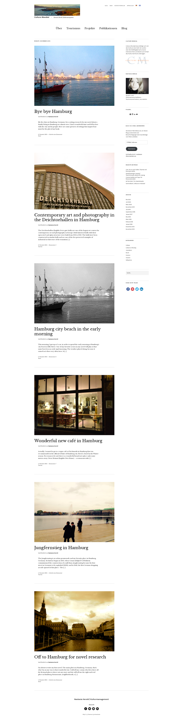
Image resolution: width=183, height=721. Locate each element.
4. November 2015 (42, 680)
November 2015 (130, 229)
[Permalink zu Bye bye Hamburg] (74, 105)
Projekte (90, 28)
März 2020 (129, 204)
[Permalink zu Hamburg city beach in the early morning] (74, 323)
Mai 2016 (128, 217)
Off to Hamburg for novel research (70, 656)
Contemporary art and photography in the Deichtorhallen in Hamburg (74, 217)
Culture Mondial (41, 17)
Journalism (129, 250)
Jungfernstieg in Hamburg (61, 547)
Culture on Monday (131, 247)
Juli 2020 (128, 202)
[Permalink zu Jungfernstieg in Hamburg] (74, 541)
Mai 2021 (128, 199)
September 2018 (130, 212)
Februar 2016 (129, 222)
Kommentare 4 (52, 245)
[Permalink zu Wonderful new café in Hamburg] (74, 435)
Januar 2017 (129, 214)
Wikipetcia (129, 260)
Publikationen (108, 28)
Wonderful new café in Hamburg (68, 440)
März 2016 (128, 219)
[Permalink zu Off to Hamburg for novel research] (74, 651)
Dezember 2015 (130, 226)
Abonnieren (131, 149)
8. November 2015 (42, 134)
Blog (106, 5)
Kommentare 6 (52, 356)
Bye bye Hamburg (53, 111)
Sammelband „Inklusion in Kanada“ (135, 183)
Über (111, 5)
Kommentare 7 (52, 463)
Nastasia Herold (53, 116)
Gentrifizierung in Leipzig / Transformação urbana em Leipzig (135, 174)
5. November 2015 (42, 463)
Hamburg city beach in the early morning (67, 331)
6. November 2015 (42, 356)
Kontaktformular (119, 5)
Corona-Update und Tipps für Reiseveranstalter (134, 178)
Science (128, 255)
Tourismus (73, 28)
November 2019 (130, 207)
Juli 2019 (128, 209)
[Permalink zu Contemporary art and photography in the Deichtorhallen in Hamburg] (74, 209)
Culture (128, 245)
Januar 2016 (129, 224)
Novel (39, 136)
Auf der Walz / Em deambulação (135, 181)
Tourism (40, 246)
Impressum (130, 5)
